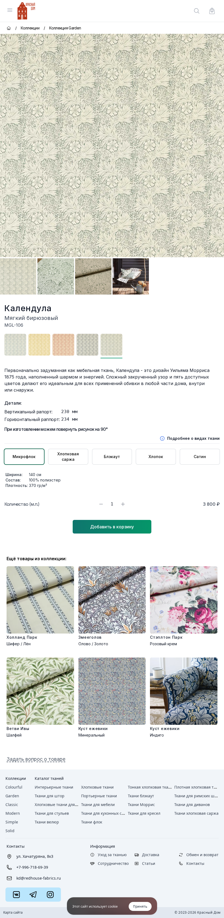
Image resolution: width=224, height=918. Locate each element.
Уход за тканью (112, 854)
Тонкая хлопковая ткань (150, 787)
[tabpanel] (112, 145)
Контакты (16, 846)
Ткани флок (91, 822)
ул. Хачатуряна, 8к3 (34, 856)
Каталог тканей (49, 778)
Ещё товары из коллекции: (36, 558)
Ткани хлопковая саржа (196, 813)
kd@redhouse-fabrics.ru (38, 878)
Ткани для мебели (98, 804)
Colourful (13, 787)
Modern (12, 813)
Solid (9, 830)
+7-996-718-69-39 (32, 867)
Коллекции (15, 778)
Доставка (150, 854)
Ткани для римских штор (197, 795)
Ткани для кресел (144, 813)
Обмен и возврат (202, 854)
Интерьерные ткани (54, 787)
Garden (12, 795)
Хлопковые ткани (97, 787)
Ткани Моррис (141, 804)
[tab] (18, 276)
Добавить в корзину (112, 526)
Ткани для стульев (52, 813)
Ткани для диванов (192, 804)
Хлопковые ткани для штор (60, 804)
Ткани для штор (49, 795)
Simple (11, 822)
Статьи (148, 863)
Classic (11, 804)
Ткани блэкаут (141, 795)
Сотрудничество (113, 863)
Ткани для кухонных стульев (107, 813)
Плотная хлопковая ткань (198, 787)
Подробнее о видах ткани (193, 438)
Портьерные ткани (99, 795)
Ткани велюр (47, 822)
